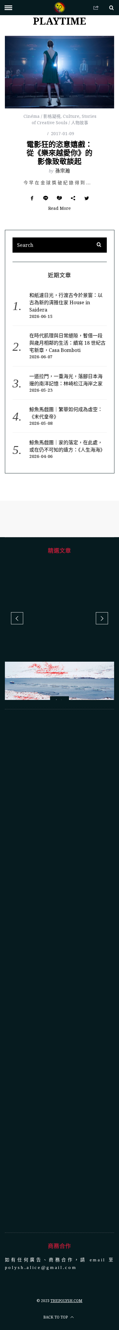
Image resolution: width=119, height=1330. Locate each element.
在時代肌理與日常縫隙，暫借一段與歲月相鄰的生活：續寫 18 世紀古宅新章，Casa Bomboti (67, 342)
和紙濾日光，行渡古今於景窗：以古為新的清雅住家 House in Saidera (66, 302)
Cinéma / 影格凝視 (41, 116)
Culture (71, 116)
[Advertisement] (59, 900)
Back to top (56, 1246)
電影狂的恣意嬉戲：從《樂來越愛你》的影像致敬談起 (59, 152)
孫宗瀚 (62, 170)
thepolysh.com (66, 1230)
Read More (59, 208)
